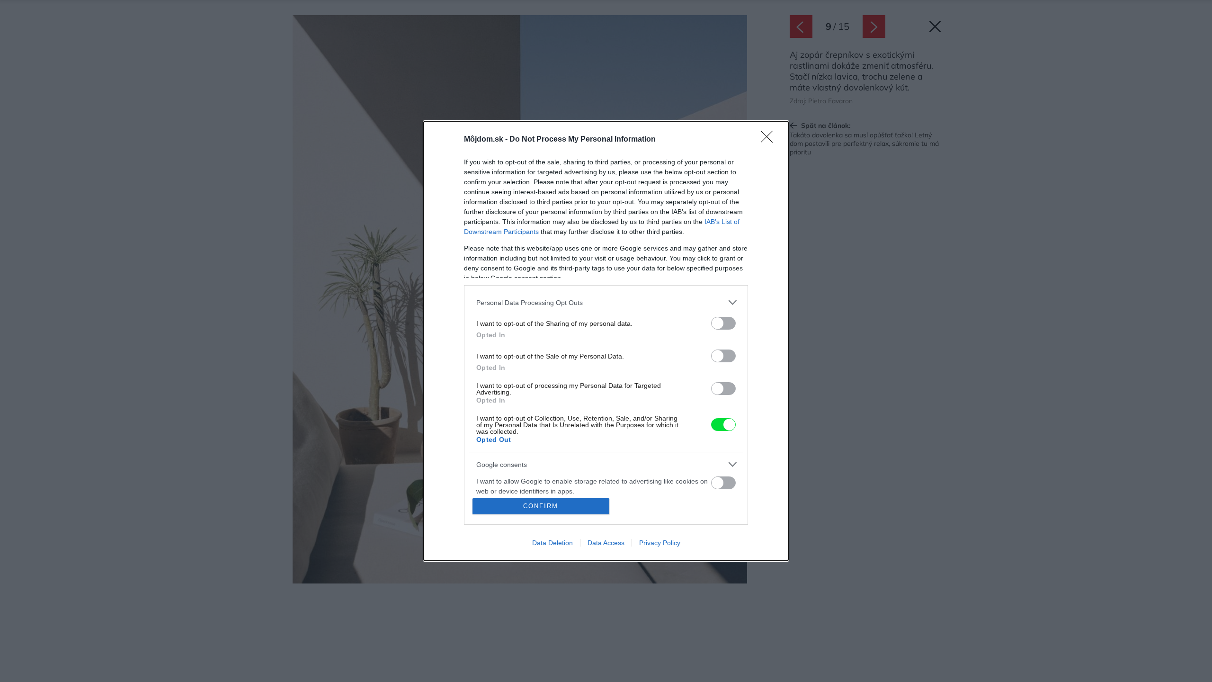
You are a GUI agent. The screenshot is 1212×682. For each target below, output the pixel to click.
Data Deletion (552, 543)
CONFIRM (540, 506)
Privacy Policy (659, 543)
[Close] (770, 140)
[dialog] (606, 341)
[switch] (723, 323)
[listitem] (606, 302)
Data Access (606, 543)
